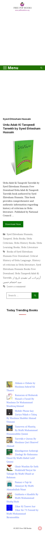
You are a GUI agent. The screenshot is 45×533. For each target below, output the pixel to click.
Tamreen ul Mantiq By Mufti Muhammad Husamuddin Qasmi (22, 430)
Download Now (13, 224)
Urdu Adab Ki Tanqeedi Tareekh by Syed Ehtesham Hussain (21, 128)
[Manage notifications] (40, 528)
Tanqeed (7, 238)
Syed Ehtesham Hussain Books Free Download (22, 269)
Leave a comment (16, 286)
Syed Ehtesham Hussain (20, 234)
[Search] (35, 295)
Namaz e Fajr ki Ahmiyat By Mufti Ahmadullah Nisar (20, 486)
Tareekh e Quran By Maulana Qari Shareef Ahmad (22, 442)
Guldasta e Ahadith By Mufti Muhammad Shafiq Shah (22, 498)
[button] (41, 67)
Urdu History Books (24, 243)
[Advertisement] (22, 38)
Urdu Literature (29, 247)
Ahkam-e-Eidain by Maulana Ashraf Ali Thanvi (20, 387)
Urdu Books (19, 238)
